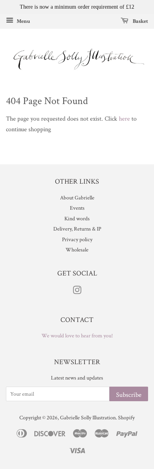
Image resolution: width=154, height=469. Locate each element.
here (124, 119)
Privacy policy (77, 239)
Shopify (126, 417)
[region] (77, 7)
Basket (139, 20)
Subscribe (128, 395)
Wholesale (77, 249)
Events (77, 208)
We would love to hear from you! (77, 335)
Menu (22, 20)
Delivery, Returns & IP (77, 229)
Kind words (77, 218)
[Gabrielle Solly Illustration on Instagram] (77, 292)
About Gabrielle (77, 197)
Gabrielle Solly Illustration (88, 417)
